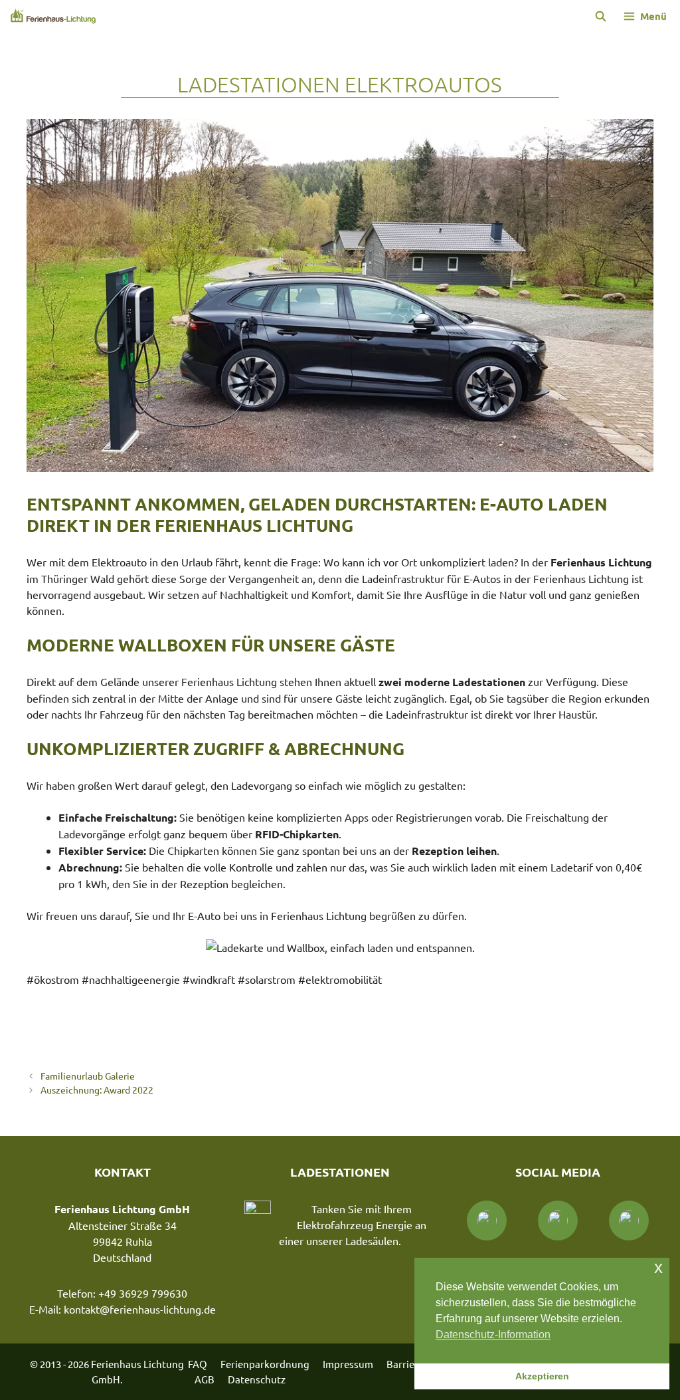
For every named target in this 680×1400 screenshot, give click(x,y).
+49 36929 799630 (142, 1293)
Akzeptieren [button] (542, 1376)
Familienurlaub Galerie (88, 1076)
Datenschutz (257, 1379)
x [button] (658, 1267)
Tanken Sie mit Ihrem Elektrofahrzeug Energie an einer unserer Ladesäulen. (352, 1224)
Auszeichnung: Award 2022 (97, 1090)
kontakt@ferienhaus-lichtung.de (140, 1309)
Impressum (348, 1363)
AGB (204, 1379)
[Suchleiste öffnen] (600, 16)
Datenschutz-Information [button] (493, 1334)
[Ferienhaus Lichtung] (53, 16)
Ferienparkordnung (264, 1363)
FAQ (197, 1363)
